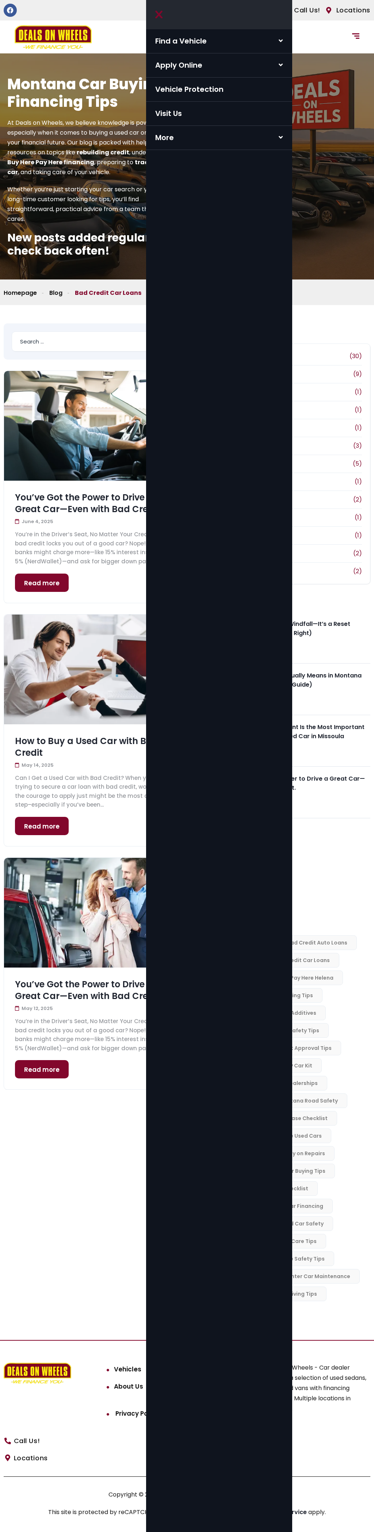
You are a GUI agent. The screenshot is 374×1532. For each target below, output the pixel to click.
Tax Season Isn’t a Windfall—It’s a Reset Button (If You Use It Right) (291, 628)
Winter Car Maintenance (317, 1276)
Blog (55, 292)
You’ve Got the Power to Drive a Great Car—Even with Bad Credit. (88, 503)
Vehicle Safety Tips (299, 1258)
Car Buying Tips (292, 995)
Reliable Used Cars (297, 1135)
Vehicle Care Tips (293, 1241)
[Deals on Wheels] (53, 37)
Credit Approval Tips (304, 1048)
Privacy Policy (136, 1413)
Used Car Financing (297, 1206)
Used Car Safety (302, 1223)
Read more (42, 583)
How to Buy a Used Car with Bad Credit (87, 747)
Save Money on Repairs (294, 1153)
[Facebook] (10, 10)
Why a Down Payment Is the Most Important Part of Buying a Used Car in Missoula (299, 731)
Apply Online (178, 65)
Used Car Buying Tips (297, 1171)
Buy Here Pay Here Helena (299, 977)
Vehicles (127, 1369)
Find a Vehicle (181, 41)
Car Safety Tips (298, 1030)
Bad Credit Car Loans (301, 960)
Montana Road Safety (308, 1100)
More (164, 137)
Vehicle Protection (189, 89)
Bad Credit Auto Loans (317, 942)
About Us (128, 1386)
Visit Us (168, 113)
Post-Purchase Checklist (294, 1118)
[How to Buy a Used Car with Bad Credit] (94, 669)
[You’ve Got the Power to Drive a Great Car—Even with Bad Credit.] (94, 426)
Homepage (20, 292)
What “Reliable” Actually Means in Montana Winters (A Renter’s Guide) (297, 680)
